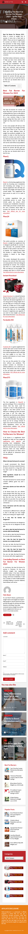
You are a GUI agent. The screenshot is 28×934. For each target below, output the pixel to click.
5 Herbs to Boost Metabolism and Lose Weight (15, 822)
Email (4, 661)
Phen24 (5, 243)
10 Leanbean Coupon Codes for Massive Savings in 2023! (15, 791)
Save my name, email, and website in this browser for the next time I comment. (13, 674)
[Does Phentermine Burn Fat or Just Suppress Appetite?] (14, 699)
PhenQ (5, 182)
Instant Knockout (8, 296)
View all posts (7, 614)
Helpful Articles (8, 690)
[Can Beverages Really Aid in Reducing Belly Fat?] (14, 748)
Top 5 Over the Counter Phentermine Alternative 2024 (16, 770)
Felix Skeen (10, 21)
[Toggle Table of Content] (18, 86)
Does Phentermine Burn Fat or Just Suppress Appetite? (16, 814)
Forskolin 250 (7, 347)
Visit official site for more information (13, 272)
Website (5, 666)
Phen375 (20, 402)
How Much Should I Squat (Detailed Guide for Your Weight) (16, 837)
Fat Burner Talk (20, 930)
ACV (5, 740)
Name (4, 655)
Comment (5, 636)
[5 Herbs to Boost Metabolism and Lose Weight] (14, 724)
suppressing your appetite (12, 441)
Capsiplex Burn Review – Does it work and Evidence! (16, 829)
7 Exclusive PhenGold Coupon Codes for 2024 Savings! (16, 777)
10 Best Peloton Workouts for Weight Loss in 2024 (15, 799)
